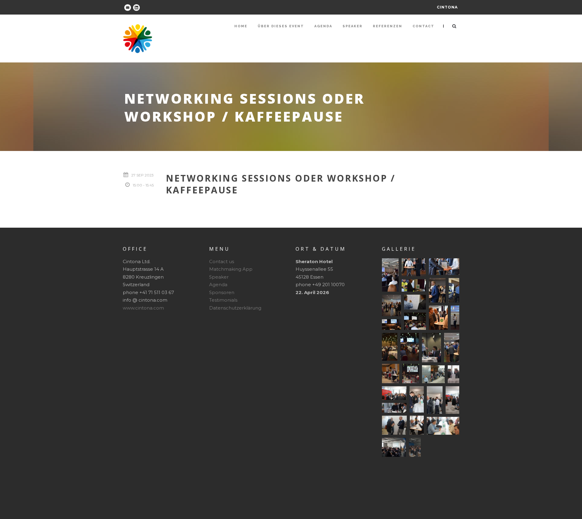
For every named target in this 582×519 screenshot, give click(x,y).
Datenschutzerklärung (235, 308)
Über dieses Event (281, 26)
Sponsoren (221, 292)
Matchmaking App (231, 269)
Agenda (323, 26)
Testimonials (223, 300)
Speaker (353, 26)
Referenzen (387, 26)
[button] (390, 275)
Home (240, 26)
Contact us (221, 261)
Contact (423, 26)
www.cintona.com (143, 308)
